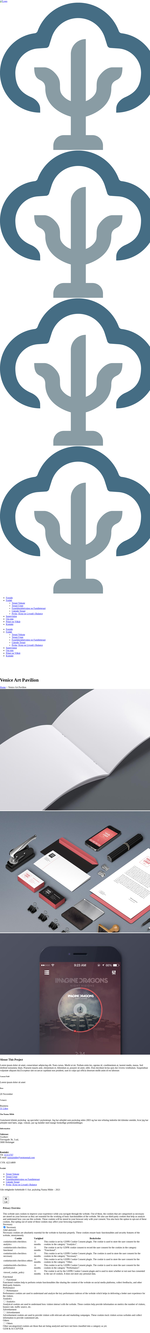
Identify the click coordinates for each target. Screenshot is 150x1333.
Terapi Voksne (12, 1174)
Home (3, 687)
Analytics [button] (7, 1298)
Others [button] (6, 1320)
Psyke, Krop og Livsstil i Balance (21, 1184)
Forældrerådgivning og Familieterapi (23, 1179)
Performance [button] (9, 1287)
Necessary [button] (7, 1224)
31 (4, 1108)
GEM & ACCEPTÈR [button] (13, 1328)
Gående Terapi (12, 1182)
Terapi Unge (11, 1176)
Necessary (11, 1227)
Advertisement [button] (9, 1309)
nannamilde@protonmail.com (21, 1157)
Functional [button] (8, 1277)
